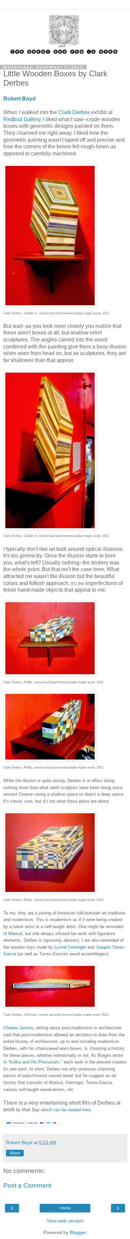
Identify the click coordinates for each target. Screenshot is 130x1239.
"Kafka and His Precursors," (35, 1061)
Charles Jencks (18, 1027)
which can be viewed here (66, 1109)
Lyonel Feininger (70, 947)
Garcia (9, 953)
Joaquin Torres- (110, 947)
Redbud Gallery (21, 119)
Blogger (78, 1232)
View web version (65, 1220)
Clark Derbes (74, 112)
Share (14, 1153)
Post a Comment (27, 1185)
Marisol (15, 933)
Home (65, 1208)
